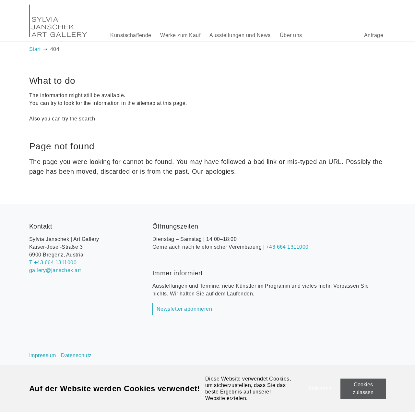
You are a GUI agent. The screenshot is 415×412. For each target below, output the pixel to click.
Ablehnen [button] (320, 388)
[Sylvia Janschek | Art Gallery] (58, 21)
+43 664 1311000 (287, 247)
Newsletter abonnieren (184, 309)
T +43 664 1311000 (53, 262)
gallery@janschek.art (55, 270)
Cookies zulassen (363, 388)
